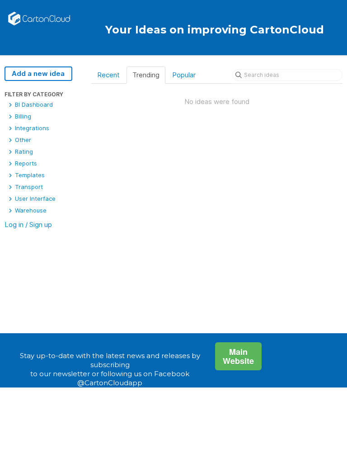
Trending (145, 75)
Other (22, 139)
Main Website (238, 356)
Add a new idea (38, 73)
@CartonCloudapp (109, 382)
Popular (184, 75)
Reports (25, 163)
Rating (23, 151)
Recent (108, 75)
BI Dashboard (33, 104)
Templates (29, 175)
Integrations (31, 128)
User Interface (34, 198)
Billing (22, 116)
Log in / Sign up (28, 224)
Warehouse (30, 210)
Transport (28, 186)
